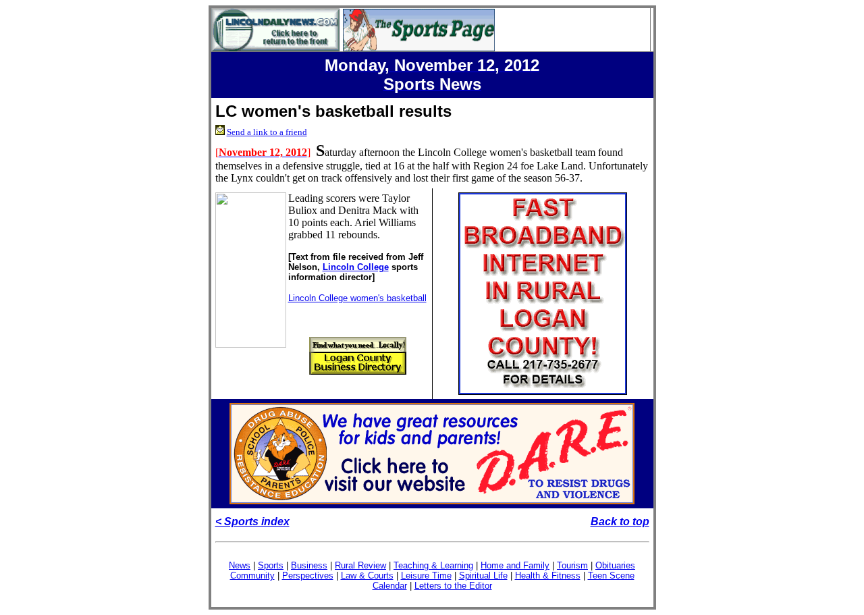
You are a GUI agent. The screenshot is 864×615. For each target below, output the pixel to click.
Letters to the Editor (453, 586)
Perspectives (307, 575)
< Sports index (252, 521)
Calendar (390, 586)
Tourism (572, 565)
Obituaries (615, 565)
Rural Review (360, 565)
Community (252, 575)
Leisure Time (426, 575)
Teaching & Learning (433, 565)
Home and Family (515, 565)
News (239, 565)
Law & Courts (367, 575)
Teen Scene (611, 575)
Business (309, 565)
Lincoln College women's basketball (357, 298)
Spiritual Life (483, 575)
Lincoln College (356, 267)
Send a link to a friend (267, 132)
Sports (271, 565)
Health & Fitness (547, 575)
